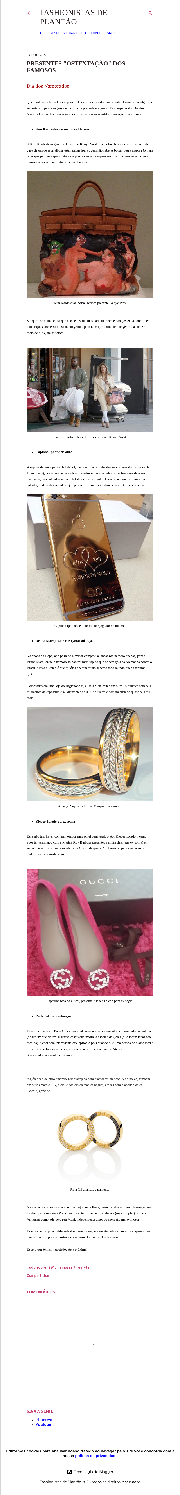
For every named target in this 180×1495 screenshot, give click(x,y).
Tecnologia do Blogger (93, 1472)
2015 (52, 1267)
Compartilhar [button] (38, 1275)
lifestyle (82, 1267)
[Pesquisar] (150, 12)
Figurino (49, 33)
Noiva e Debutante (83, 33)
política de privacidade (96, 1456)
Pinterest (44, 1420)
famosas (65, 1267)
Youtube (43, 1424)
